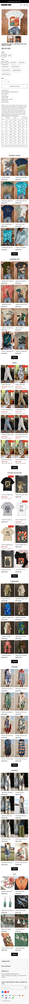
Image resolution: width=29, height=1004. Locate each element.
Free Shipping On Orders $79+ (14, 1)
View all (14, 253)
